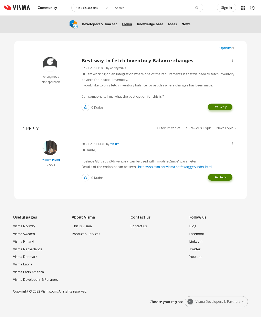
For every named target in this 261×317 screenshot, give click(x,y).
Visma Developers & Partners (35, 279)
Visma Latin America (28, 272)
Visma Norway (24, 226)
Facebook (196, 234)
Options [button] (225, 48)
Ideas (172, 24)
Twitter (194, 249)
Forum (127, 24)
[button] (232, 60)
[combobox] (156, 8)
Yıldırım (114, 144)
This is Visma (82, 226)
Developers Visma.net (99, 24)
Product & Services (86, 234)
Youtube (195, 256)
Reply (223, 107)
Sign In (226, 7)
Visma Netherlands (27, 249)
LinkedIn (195, 241)
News (186, 24)
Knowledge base (150, 24)
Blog (192, 226)
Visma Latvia (22, 264)
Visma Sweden (24, 234)
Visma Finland (23, 241)
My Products (243, 7)
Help (252, 7)
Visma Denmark (25, 256)
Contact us (138, 226)
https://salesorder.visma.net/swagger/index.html (175, 167)
